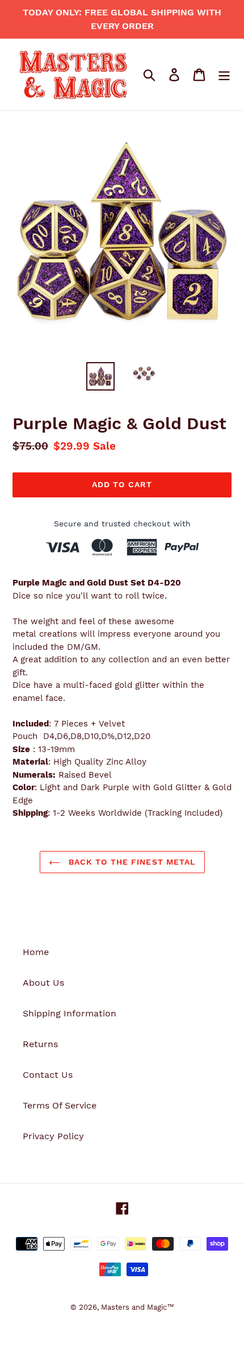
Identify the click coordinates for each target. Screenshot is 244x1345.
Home (36, 952)
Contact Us (48, 1074)
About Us (43, 982)
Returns (40, 1044)
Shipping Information (69, 1013)
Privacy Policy (53, 1136)
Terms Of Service (59, 1105)
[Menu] (224, 75)
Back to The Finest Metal (131, 861)
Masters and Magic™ (137, 1307)
